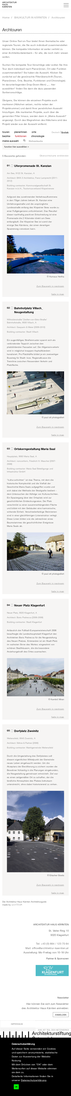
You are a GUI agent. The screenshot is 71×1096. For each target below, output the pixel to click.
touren (5, 131)
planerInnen (20, 131)
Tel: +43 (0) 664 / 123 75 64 (52, 943)
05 (8, 730)
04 (8, 605)
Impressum (17, 1024)
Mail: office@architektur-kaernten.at (47, 948)
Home (6, 17)
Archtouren (58, 17)
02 (8, 307)
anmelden (61, 1014)
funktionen (20, 136)
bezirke (6, 136)
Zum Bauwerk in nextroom (50, 286)
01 (8, 165)
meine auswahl (10, 140)
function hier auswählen (16, 146)
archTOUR (17, 904)
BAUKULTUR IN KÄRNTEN (30, 17)
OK (16, 1086)
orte (34, 131)
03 (8, 448)
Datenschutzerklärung (33, 1080)
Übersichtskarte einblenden (54, 155)
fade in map (57, 294)
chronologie (37, 136)
